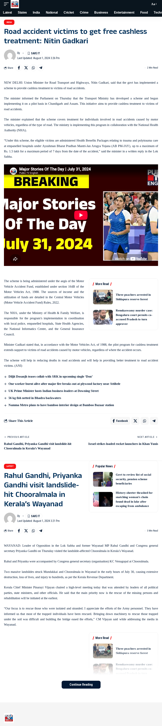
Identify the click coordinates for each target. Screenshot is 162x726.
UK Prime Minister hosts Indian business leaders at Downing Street (53, 391)
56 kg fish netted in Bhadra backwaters (34, 398)
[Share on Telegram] (40, 67)
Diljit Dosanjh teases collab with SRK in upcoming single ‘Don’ (50, 376)
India (9, 22)
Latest (10, 466)
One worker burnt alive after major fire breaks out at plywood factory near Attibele (64, 383)
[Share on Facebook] (18, 67)
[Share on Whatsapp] (33, 67)
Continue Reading (81, 684)
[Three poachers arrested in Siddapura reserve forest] (103, 297)
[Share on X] (26, 67)
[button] (7, 4)
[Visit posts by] (10, 55)
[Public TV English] (15, 4)
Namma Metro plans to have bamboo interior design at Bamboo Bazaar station (61, 405)
